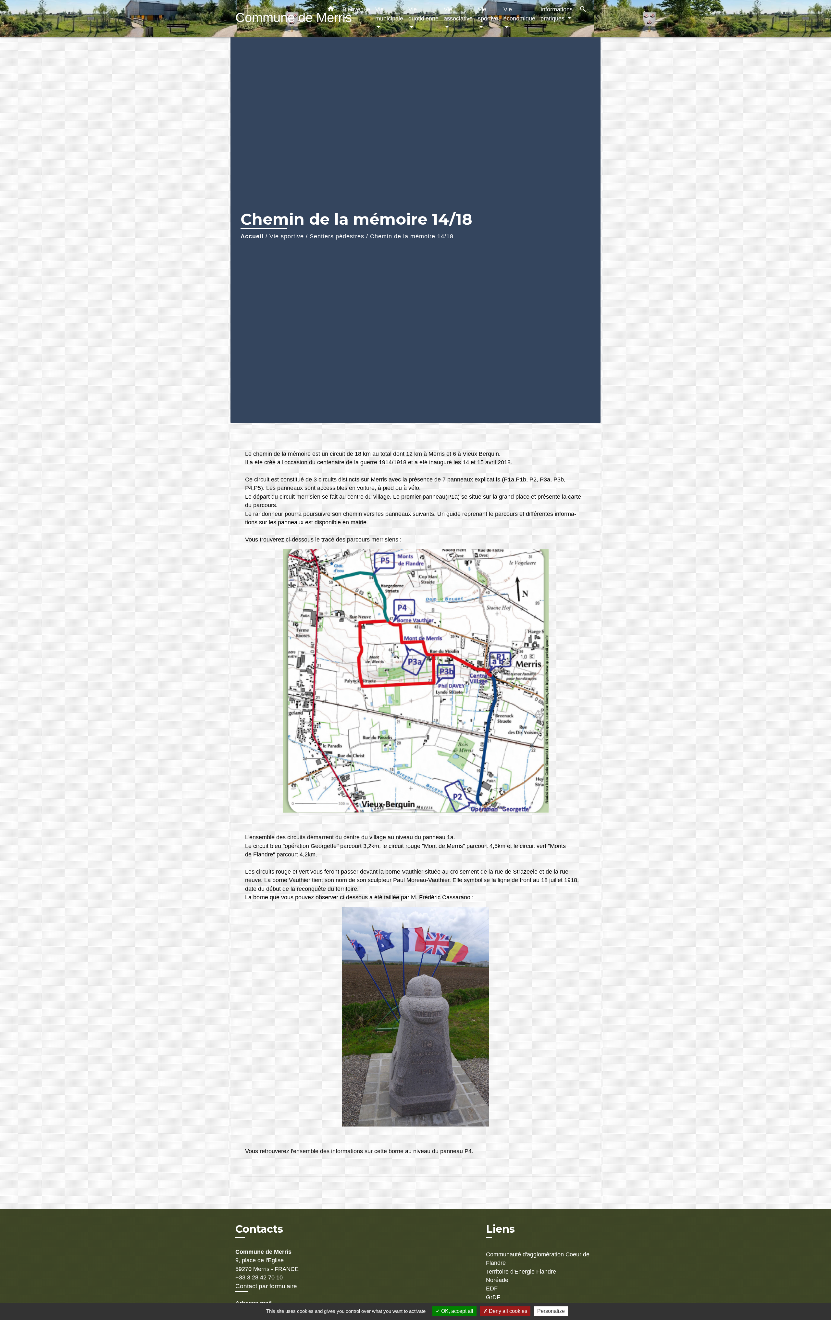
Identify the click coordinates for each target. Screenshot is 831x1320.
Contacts (259, 1229)
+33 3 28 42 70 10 (259, 1277)
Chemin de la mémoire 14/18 (411, 236)
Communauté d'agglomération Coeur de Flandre (537, 1258)
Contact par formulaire (266, 1286)
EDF (492, 1288)
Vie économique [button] (519, 14)
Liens (500, 1229)
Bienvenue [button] (356, 9)
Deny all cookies (507, 1311)
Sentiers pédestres (337, 236)
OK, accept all (456, 1311)
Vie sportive (286, 236)
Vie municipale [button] (389, 14)
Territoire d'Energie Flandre (521, 1271)
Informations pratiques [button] (556, 14)
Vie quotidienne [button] (423, 14)
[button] (331, 10)
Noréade (497, 1280)
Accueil (252, 236)
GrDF (493, 1297)
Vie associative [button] (458, 14)
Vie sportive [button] (488, 14)
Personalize (551, 1311)
